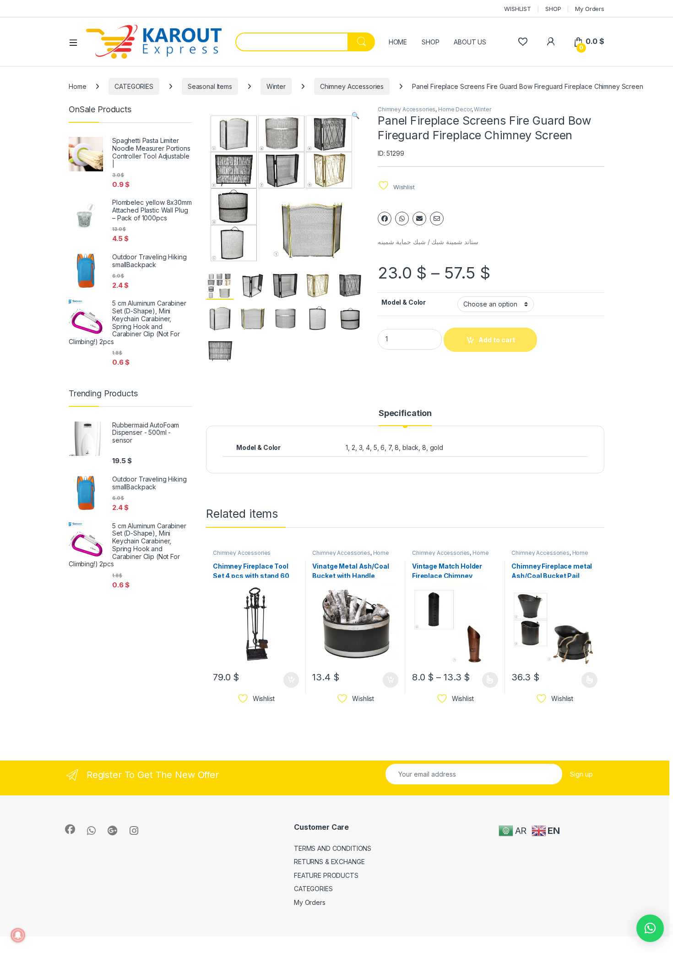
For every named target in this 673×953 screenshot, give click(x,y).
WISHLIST (517, 8)
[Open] (76, 42)
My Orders (589, 8)
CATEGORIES (133, 86)
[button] (355, 115)
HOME (398, 42)
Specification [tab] (405, 413)
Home (77, 86)
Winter (276, 86)
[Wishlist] (522, 41)
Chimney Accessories (352, 86)
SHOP (553, 8)
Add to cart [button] (291, 680)
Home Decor (455, 109)
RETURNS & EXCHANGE (329, 861)
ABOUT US (470, 42)
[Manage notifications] (18, 935)
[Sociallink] (70, 829)
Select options (487, 680)
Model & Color (403, 302)
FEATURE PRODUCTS (326, 875)
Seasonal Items (210, 86)
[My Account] (550, 41)
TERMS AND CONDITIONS (332, 848)
